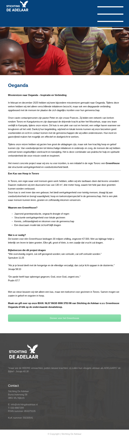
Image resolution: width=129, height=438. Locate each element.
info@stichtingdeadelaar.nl (24, 404)
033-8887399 (17, 407)
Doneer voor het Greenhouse (64, 318)
